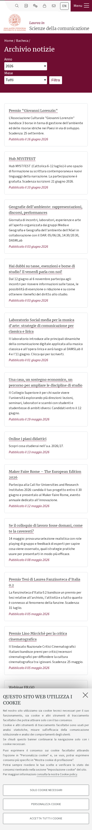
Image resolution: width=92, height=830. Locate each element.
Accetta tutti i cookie (46, 818)
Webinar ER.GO (21, 687)
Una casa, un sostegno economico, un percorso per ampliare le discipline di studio (45, 382)
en (64, 6)
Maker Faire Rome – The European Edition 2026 (45, 474)
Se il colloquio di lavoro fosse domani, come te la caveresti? (46, 528)
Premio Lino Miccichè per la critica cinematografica (38, 636)
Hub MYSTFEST (22, 159)
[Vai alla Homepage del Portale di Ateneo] (15, 22)
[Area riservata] (44, 5)
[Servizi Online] (35, 5)
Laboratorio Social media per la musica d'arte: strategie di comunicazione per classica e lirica (41, 326)
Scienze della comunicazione (59, 26)
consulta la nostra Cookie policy (57, 774)
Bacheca (22, 40)
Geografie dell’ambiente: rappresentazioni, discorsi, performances (45, 210)
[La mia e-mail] (53, 5)
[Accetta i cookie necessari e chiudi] (85, 695)
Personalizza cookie (46, 804)
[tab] (64, 6)
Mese (8, 73)
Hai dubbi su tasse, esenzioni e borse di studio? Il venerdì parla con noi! (42, 269)
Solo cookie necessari (46, 790)
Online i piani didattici (27, 439)
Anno (8, 59)
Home (8, 40)
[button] (81, 6)
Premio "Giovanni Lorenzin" (33, 110)
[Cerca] (16, 5)
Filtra (55, 80)
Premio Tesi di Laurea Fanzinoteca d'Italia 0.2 (44, 582)
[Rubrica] (26, 5)
